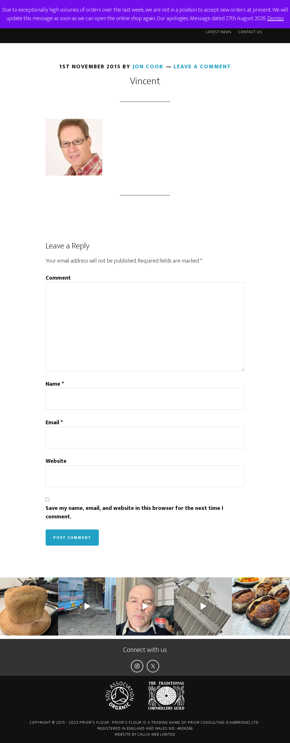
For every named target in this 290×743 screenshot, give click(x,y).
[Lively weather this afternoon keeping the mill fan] (203, 606)
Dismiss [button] (275, 18)
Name (55, 384)
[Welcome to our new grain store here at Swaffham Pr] (145, 606)
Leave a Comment (202, 66)
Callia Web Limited (156, 734)
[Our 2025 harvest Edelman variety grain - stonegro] (29, 606)
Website (56, 461)
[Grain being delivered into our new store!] (87, 606)
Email (54, 422)
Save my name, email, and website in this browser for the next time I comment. (134, 512)
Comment (58, 278)
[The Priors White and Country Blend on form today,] (261, 606)
